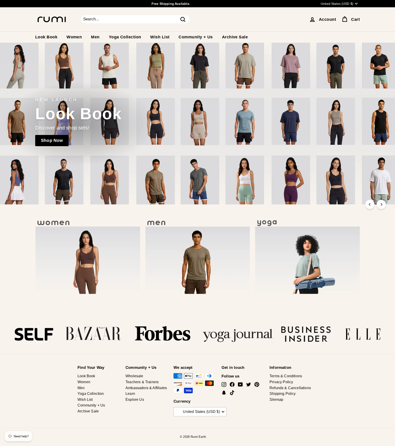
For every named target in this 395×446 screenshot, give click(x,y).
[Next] (381, 204)
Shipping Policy (283, 394)
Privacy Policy (281, 382)
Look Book (46, 37)
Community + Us (196, 37)
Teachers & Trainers (142, 382)
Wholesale (134, 376)
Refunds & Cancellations (290, 388)
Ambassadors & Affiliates (146, 388)
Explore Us (134, 399)
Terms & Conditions (286, 376)
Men (95, 37)
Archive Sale (235, 37)
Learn (130, 394)
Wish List (159, 37)
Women (74, 37)
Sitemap (276, 399)
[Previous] (369, 204)
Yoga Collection (125, 37)
